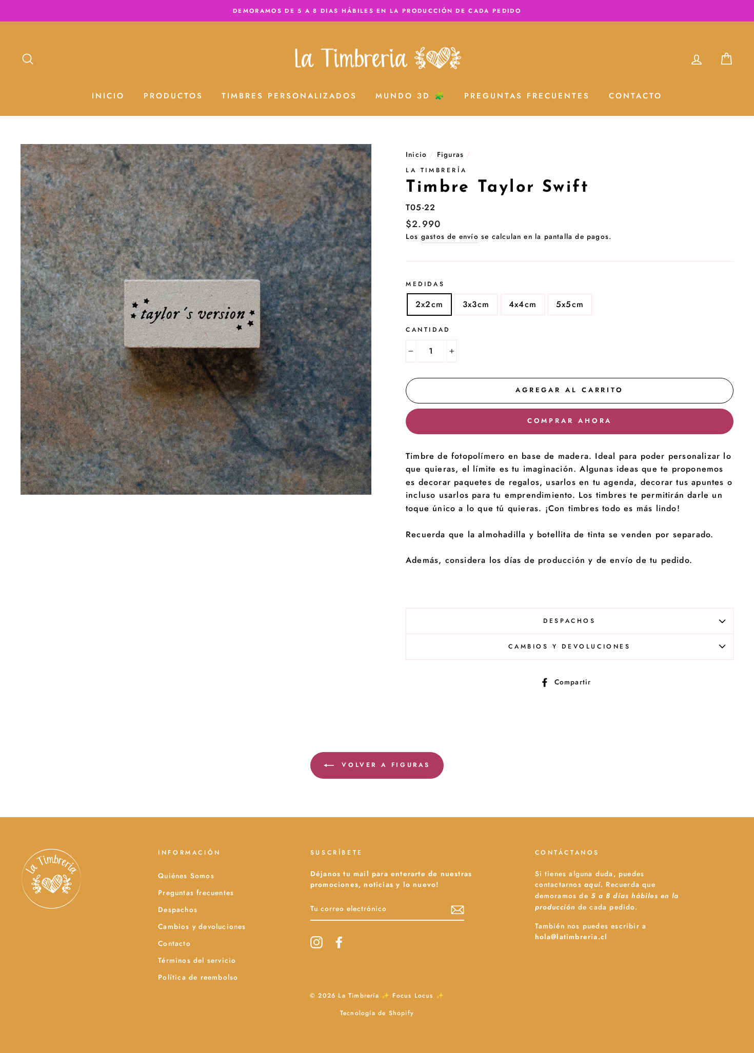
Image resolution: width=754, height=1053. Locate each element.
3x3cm (476, 304)
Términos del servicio (197, 960)
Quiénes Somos (186, 875)
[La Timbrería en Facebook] (339, 942)
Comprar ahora (569, 421)
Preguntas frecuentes (196, 892)
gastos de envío (450, 236)
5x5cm (570, 304)
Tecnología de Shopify (377, 1013)
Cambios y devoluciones (569, 646)
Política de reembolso (198, 977)
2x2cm (429, 304)
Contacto (635, 96)
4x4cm (523, 304)
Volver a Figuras (384, 764)
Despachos (569, 620)
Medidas (425, 284)
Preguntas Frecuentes (527, 96)
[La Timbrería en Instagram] (316, 942)
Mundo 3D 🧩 (410, 96)
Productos (173, 96)
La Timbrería (436, 170)
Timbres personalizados (289, 96)
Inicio (108, 96)
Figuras (450, 154)
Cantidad (428, 329)
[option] (377, 10)
